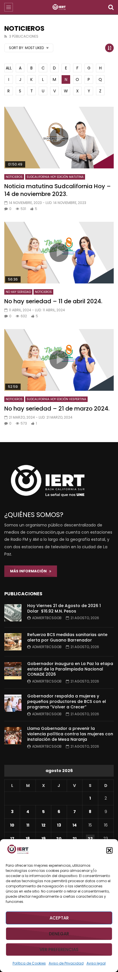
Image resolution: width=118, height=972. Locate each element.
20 (59, 838)
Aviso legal (96, 963)
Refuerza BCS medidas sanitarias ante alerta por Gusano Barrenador (67, 637)
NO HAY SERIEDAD (18, 292)
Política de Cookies (29, 963)
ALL (9, 68)
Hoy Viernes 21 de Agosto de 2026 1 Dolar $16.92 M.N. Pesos (64, 608)
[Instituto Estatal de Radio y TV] (59, 7)
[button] (109, 850)
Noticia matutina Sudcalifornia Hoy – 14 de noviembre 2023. (57, 190)
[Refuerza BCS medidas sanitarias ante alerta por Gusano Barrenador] (12, 641)
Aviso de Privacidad (66, 963)
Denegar (59, 934)
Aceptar (59, 918)
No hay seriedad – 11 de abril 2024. (53, 301)
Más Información (29, 571)
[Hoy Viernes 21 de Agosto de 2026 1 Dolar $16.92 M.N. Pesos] (12, 612)
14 (74, 825)
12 (44, 825)
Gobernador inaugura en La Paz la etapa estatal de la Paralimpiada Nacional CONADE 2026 (70, 669)
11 (27, 825)
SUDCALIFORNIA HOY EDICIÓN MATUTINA (55, 177)
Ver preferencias (59, 949)
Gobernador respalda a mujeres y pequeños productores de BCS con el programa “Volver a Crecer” (66, 701)
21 (74, 838)
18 (28, 838)
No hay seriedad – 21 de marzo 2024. (56, 409)
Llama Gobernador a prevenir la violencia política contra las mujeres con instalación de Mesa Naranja (70, 734)
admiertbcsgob (47, 617)
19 (44, 838)
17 (12, 838)
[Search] (111, 7)
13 (59, 825)
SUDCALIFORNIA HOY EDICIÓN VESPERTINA (56, 399)
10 (12, 825)
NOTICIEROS (14, 177)
